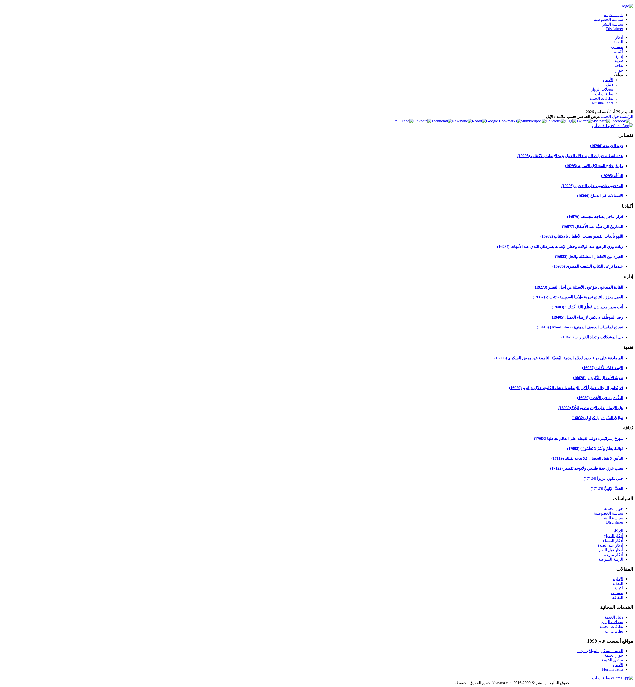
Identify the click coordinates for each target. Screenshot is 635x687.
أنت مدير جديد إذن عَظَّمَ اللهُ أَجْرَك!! (587, 307)
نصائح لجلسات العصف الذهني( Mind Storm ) (580, 327)
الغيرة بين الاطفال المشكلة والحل (589, 256)
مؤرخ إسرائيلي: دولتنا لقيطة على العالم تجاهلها (578, 438)
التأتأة (612, 176)
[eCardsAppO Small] (612, 126)
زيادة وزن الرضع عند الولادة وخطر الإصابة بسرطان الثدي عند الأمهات (560, 246)
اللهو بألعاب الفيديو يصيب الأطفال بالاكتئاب (581, 236)
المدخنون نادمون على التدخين (592, 186)
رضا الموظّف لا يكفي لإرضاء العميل (587, 317)
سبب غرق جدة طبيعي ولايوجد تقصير (586, 468)
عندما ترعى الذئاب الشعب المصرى (587, 266)
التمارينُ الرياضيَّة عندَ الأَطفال (592, 226)
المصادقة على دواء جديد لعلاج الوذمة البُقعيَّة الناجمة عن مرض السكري (558, 358)
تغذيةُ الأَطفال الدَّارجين (598, 378)
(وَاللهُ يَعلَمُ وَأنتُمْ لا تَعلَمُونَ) (595, 448)
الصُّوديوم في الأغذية (600, 398)
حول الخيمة (610, 116)
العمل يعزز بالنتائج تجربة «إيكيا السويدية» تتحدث (578, 297)
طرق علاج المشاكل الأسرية (594, 166)
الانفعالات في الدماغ (600, 196)
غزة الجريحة (606, 146)
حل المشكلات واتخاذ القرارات (592, 337)
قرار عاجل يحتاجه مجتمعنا (595, 216)
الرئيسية (626, 116)
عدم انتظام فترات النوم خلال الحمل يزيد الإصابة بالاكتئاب (570, 156)
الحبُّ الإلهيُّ (607, 488)
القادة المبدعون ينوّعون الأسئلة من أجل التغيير (579, 287)
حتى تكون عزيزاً (603, 478)
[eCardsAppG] (612, 678)
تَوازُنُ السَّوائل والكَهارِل (597, 418)
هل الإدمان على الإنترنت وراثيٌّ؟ (590, 408)
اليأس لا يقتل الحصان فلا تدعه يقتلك (587, 458)
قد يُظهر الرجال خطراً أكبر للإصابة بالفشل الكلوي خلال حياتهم (566, 388)
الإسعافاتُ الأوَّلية (602, 368)
